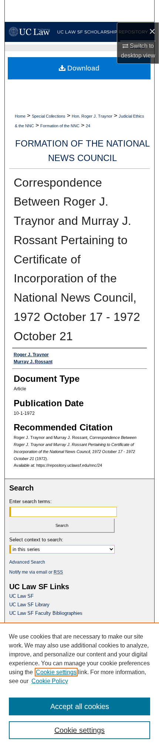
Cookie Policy (49, 681)
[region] (79, 685)
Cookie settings (56, 672)
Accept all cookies (79, 706)
